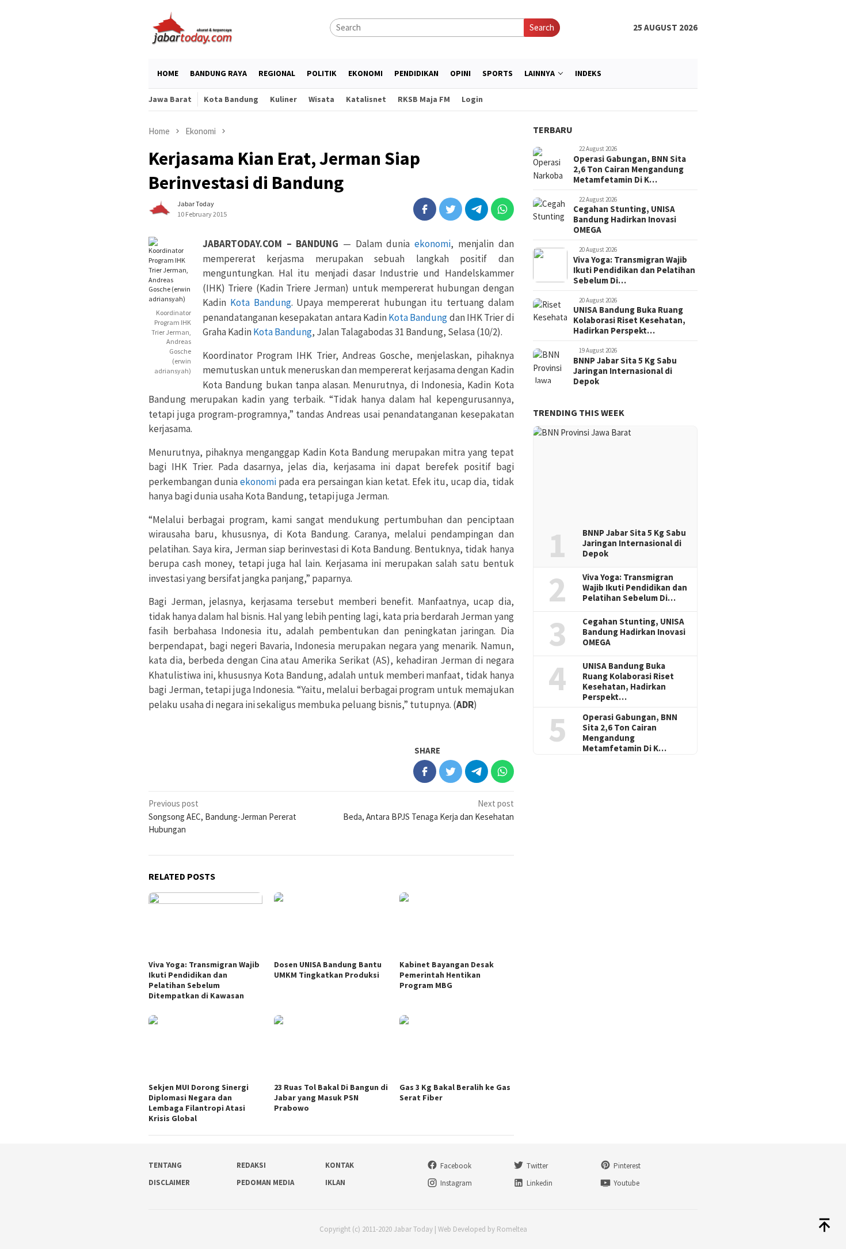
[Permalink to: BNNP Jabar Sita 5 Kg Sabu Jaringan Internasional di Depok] (615, 473)
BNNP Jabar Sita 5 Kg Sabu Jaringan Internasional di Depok (625, 371)
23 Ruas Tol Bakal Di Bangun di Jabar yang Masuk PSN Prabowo (331, 1097)
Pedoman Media (265, 1182)
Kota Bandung (260, 302)
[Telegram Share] (476, 209)
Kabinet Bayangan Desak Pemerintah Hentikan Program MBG (446, 974)
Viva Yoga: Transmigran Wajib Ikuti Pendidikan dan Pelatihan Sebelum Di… (634, 270)
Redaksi (251, 1165)
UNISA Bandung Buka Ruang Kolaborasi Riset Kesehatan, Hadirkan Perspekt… (629, 320)
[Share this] (424, 209)
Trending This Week (578, 412)
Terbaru (553, 129)
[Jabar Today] (191, 26)
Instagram (456, 1183)
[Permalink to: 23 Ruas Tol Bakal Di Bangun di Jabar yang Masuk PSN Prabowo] (331, 1047)
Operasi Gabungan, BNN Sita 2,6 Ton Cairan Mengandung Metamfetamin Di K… (629, 169)
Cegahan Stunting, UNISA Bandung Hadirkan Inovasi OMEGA (624, 219)
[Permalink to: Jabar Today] (160, 208)
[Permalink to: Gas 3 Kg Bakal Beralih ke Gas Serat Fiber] (456, 1047)
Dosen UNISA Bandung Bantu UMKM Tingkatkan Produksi (328, 969)
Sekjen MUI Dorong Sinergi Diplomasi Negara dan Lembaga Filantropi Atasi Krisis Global (198, 1102)
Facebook (455, 1166)
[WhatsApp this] (502, 209)
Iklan (335, 1182)
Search (541, 27)
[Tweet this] (450, 209)
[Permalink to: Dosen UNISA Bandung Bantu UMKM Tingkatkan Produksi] (331, 924)
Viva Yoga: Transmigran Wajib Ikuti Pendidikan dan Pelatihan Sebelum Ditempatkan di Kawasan (204, 980)
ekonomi (432, 243)
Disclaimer (169, 1182)
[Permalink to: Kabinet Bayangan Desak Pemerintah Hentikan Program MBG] (456, 924)
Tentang (165, 1165)
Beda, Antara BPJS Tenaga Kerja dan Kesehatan (428, 810)
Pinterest (627, 1166)
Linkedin (539, 1183)
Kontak (339, 1165)
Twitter (537, 1166)
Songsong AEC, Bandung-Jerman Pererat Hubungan (222, 816)
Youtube (626, 1183)
